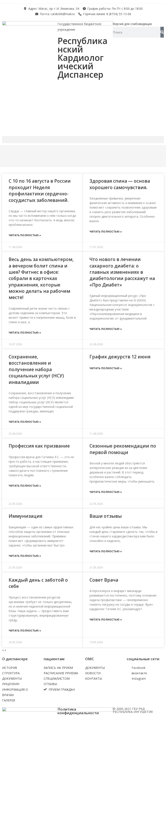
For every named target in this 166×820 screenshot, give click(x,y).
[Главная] (9, 155)
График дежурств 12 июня (119, 357)
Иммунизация (25, 516)
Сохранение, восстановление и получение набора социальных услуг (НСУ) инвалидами (36, 369)
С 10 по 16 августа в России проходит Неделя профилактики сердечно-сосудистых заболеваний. (40, 190)
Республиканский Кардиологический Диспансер (82, 57)
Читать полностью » (25, 235)
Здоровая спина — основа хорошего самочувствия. (119, 184)
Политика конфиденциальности (78, 711)
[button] (83, 139)
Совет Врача (103, 580)
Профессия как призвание (39, 446)
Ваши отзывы (105, 516)
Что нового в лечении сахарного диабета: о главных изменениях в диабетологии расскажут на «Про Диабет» (122, 272)
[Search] (162, 32)
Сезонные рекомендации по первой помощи (122, 449)
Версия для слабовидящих (132, 24)
